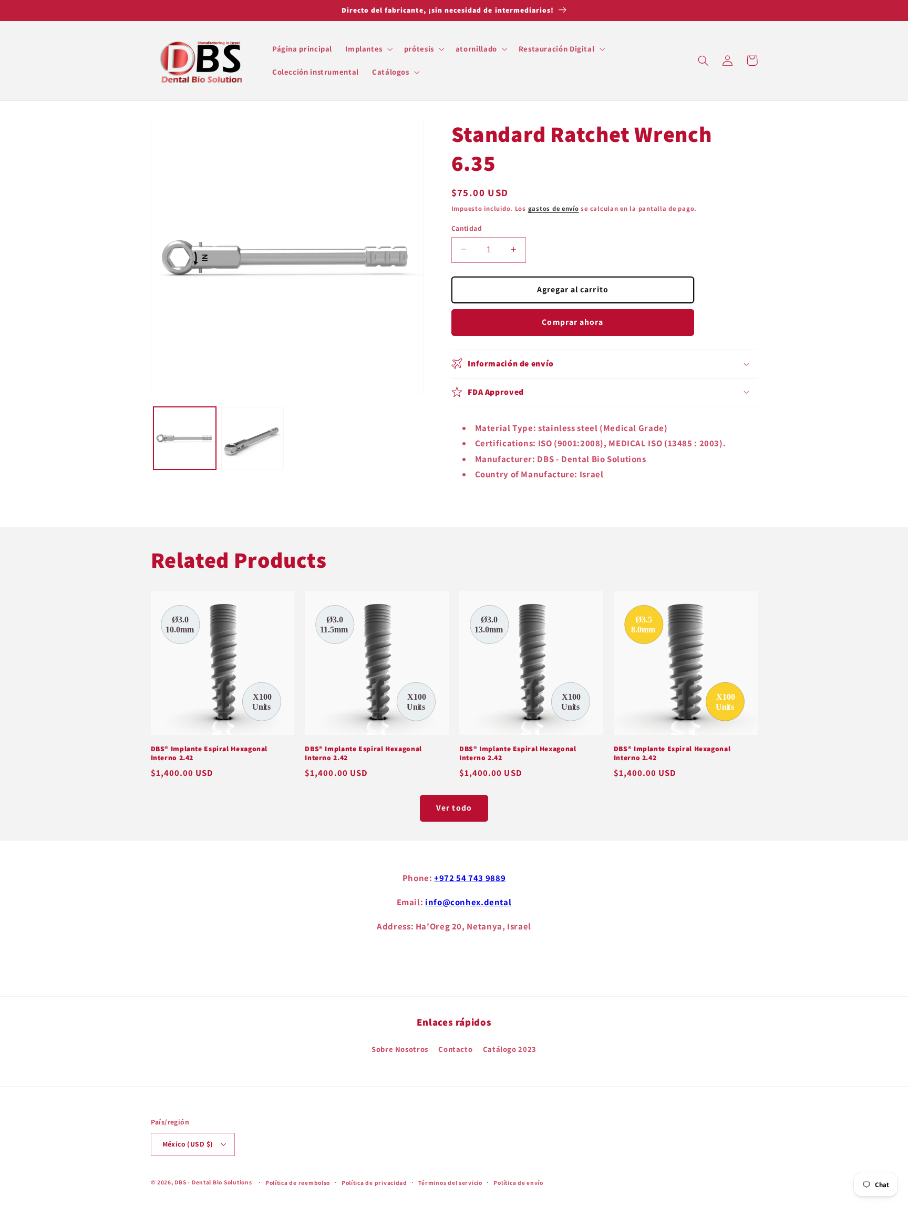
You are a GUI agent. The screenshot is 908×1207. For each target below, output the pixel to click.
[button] (368, 48)
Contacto (455, 1049)
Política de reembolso (297, 1182)
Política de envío (518, 1182)
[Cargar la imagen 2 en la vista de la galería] (252, 438)
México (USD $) (187, 1144)
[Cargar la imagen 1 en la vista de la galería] (184, 438)
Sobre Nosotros (400, 1049)
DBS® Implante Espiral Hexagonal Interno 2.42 (209, 753)
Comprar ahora (572, 321)
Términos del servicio (450, 1182)
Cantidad (466, 227)
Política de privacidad (374, 1182)
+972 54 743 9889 (469, 878)
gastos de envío (553, 208)
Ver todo (453, 807)
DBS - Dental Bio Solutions (213, 1182)
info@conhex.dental (468, 902)
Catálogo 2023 (509, 1049)
